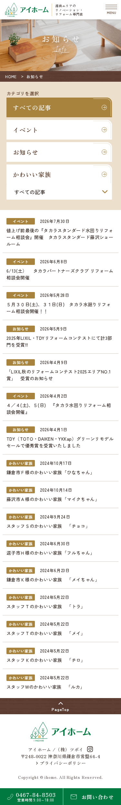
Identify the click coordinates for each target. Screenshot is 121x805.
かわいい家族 (32, 174)
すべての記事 (32, 107)
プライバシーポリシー (63, 763)
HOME (11, 76)
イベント (25, 129)
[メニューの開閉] (111, 9)
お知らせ (25, 152)
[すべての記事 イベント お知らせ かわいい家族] (59, 192)
